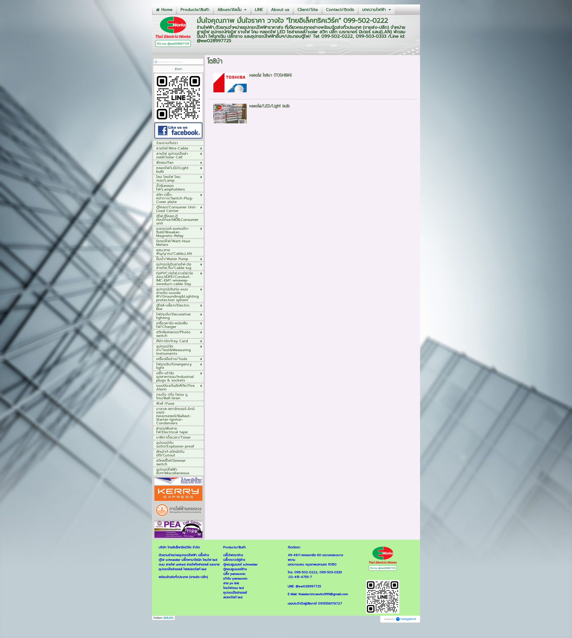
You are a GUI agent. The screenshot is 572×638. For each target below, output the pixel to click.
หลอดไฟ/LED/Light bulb (269, 106)
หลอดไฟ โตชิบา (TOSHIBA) (270, 76)
